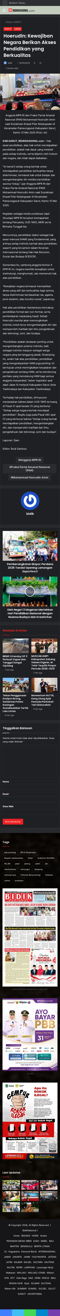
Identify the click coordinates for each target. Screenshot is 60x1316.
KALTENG (49, 1262)
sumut (7, 880)
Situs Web (8, 806)
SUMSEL (32, 1288)
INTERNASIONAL (47, 1251)
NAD (30, 1278)
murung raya (10, 875)
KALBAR (18, 1262)
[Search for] (56, 11)
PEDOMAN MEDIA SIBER (19, 1241)
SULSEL (43, 1288)
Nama (7, 781)
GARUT (18, 22)
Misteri (50, 1272)
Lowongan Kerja (45, 1267)
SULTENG (46, 1283)
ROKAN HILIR (15, 1283)
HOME (35, 1235)
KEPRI (19, 1267)
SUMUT (22, 1294)
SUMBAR (21, 1288)
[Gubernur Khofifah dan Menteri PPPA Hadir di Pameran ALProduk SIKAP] (11, 1196)
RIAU (53, 1278)
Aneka (43, 1235)
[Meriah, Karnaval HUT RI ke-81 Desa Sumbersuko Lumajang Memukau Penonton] (30, 1185)
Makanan (10, 1272)
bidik (10, 63)
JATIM (9, 1262)
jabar (17, 863)
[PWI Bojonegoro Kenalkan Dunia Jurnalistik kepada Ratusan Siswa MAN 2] (11, 1185)
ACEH (36, 1241)
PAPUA (45, 1278)
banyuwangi (10, 852)
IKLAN (7, 863)
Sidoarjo (49, 875)
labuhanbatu (10, 869)
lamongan (25, 869)
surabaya (19, 880)
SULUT (52, 1288)
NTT (12, 1278)
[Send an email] (14, 63)
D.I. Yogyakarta (12, 1251)
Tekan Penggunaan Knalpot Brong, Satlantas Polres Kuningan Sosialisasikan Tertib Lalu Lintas (15, 703)
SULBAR (35, 1283)
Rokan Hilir (10, 1288)
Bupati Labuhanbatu (13, 858)
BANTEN (14, 1246)
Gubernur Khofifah (46, 858)
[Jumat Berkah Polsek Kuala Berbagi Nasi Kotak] (11, 1207)
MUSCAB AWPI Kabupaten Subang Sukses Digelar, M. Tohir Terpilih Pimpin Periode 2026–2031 (43, 662)
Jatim (37, 863)
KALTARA (38, 1262)
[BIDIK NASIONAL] (21, 10)
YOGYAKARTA (39, 1256)
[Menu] (4, 11)
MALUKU (21, 1272)
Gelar (30, 858)
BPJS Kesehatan (28, 852)
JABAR (17, 29)
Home (9, 22)
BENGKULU (26, 1246)
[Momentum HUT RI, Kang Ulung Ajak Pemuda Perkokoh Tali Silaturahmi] (44, 685)
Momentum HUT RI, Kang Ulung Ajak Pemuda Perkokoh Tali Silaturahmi (42, 700)
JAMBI (27, 1256)
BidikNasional (29, 1230)
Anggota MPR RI (30, 460)
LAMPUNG (29, 1267)
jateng (27, 863)
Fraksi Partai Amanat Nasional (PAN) (30, 468)
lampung (38, 869)
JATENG (52, 1256)
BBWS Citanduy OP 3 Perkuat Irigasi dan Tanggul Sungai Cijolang (15, 661)
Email (6, 794)
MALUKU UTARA (36, 1272)
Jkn (46, 863)
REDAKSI (25, 1235)
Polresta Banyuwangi (30, 875)
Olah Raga (21, 1278)
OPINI (37, 1278)
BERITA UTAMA (42, 1246)
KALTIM (11, 1267)
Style (26, 1283)
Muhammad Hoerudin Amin (30, 477)
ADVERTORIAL (35, 1294)
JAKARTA (17, 1256)
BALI (51, 1241)
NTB (6, 1278)
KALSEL (28, 1262)
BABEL (44, 1241)
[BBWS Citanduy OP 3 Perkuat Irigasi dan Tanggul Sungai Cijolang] (16, 646)
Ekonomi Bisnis (29, 1251)
